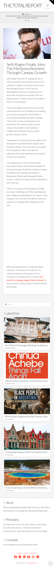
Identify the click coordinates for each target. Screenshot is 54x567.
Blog (26, 553)
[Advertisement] (27, 236)
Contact (33, 553)
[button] (47, 5)
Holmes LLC (33, 563)
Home (19, 553)
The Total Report (22, 5)
